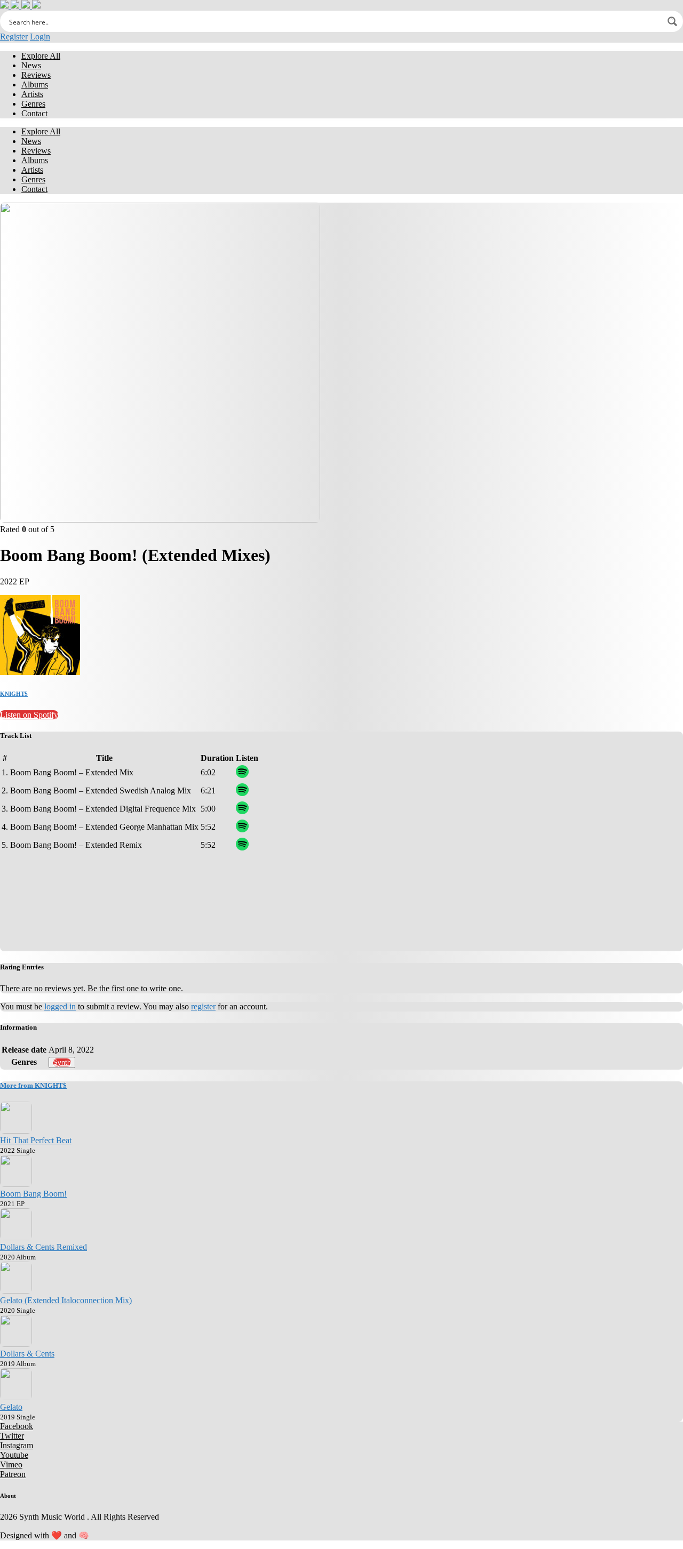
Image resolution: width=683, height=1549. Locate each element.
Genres (33, 103)
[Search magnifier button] (672, 21)
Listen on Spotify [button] (29, 714)
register (203, 1006)
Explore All (40, 55)
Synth (62, 1062)
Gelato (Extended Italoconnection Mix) (66, 1300)
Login (40, 36)
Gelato (11, 1406)
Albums (34, 84)
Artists (32, 94)
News (31, 65)
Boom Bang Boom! (33, 1193)
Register (14, 36)
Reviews (36, 74)
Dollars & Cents (27, 1353)
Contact (34, 113)
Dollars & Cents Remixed (43, 1246)
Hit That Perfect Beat (36, 1140)
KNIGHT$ (14, 694)
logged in (60, 1006)
